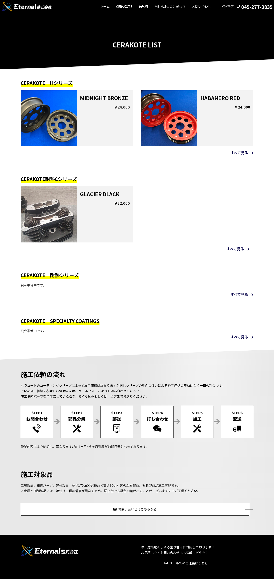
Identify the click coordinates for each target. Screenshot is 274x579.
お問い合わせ (201, 6)
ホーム (105, 6)
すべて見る (239, 152)
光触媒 (143, 6)
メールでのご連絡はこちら (188, 563)
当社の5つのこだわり (170, 6)
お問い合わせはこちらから (137, 509)
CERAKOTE (124, 6)
